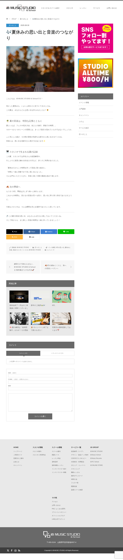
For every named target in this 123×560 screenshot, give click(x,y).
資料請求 (55, 462)
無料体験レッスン (57, 465)
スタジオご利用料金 (39, 455)
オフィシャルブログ (58, 516)
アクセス (55, 502)
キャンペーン (84, 115)
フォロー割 (74, 483)
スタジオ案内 (37, 451)
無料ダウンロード (77, 476)
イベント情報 (84, 102)
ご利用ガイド (17, 455)
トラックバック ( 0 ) (57, 353)
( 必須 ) (12, 373)
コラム (81, 122)
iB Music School (95, 455)
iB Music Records (96, 458)
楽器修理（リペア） (77, 451)
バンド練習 (51, 247)
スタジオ (69, 8)
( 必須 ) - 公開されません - (18, 379)
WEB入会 (74, 479)
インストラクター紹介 (59, 469)
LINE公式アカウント (58, 519)
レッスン (83, 8)
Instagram (15, 550)
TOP (32, 8)
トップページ (17, 451)
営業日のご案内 (18, 458)
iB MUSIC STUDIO (23, 247)
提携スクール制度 (77, 490)
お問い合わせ (112, 8)
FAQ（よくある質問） (59, 509)
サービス (96, 8)
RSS (19, 550)
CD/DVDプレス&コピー (78, 458)
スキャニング (75, 469)
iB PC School (94, 462)
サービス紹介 (84, 128)
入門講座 (82, 109)
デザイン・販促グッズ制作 (79, 455)
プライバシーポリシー (59, 512)
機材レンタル (75, 472)
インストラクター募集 (59, 472)
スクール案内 (56, 451)
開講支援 (74, 486)
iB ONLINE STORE (96, 465)
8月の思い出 (60, 247)
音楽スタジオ (17, 250)
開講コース (55, 455)
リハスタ (25, 250)
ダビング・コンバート (78, 465)
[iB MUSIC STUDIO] (61, 537)
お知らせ (16, 462)
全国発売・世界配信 (77, 462)
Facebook (11, 550)
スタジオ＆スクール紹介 (50, 8)
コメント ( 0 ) (23, 353)
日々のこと (12, 25)
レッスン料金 (56, 458)
